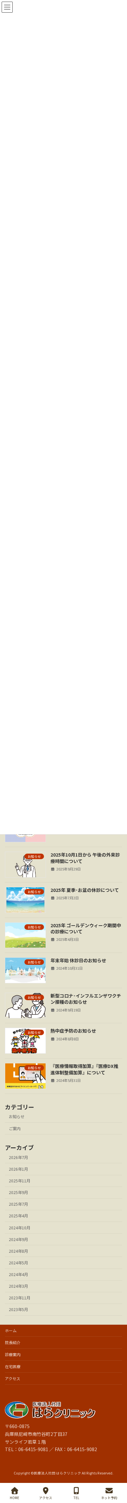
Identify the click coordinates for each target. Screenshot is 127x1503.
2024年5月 (18, 1263)
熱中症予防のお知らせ (73, 1030)
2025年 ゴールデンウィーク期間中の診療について (85, 928)
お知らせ (16, 1116)
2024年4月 (18, 1274)
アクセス (12, 1378)
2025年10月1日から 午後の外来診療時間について (85, 857)
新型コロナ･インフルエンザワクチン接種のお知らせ (85, 998)
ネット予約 (109, 1497)
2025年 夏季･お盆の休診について (84, 890)
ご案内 (15, 1128)
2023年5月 (18, 1309)
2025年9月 (18, 1192)
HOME (14, 1497)
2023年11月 (19, 1298)
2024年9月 (18, 1239)
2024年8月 (18, 1251)
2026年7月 (18, 1157)
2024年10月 (19, 1228)
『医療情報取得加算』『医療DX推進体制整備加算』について (84, 1069)
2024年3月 (18, 1286)
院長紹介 (13, 1342)
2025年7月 (18, 1204)
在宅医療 (13, 1366)
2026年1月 (18, 1169)
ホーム (11, 1330)
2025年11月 (19, 1181)
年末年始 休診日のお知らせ (78, 960)
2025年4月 (18, 1216)
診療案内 (13, 1354)
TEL (76, 1497)
